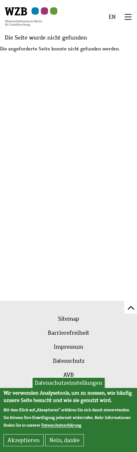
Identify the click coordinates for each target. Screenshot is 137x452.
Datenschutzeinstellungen (68, 383)
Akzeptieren (24, 440)
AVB (68, 375)
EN (112, 17)
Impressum (68, 347)
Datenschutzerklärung (61, 425)
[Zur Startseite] (23, 16)
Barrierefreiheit (68, 333)
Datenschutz (68, 361)
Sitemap (68, 319)
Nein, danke (64, 440)
